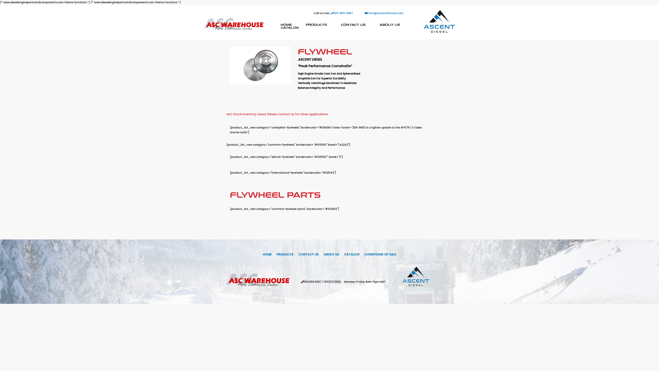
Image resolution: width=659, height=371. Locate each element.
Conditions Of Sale (380, 254)
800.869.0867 (312, 282)
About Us (390, 24)
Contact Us (353, 24)
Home (286, 24)
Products (316, 24)
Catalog (290, 27)
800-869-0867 (343, 13)
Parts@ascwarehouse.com (385, 13)
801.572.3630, (334, 282)
